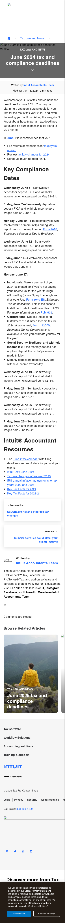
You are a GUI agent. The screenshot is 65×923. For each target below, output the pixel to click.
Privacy (18, 799)
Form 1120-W (41, 325)
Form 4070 (50, 229)
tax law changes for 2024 (34, 154)
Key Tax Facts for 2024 (21, 489)
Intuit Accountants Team (38, 85)
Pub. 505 (46, 312)
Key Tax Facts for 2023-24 (23, 493)
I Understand (19, 914)
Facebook (10, 592)
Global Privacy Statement (38, 891)
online (18, 588)
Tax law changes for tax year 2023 (29, 476)
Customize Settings (46, 914)
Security (32, 799)
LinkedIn (30, 592)
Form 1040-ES (35, 299)
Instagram (52, 588)
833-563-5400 (24, 808)
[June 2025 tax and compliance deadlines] (31, 674)
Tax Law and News (32, 38)
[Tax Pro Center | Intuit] (8, 38)
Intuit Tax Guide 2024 (20, 472)
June (10, 138)
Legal (7, 799)
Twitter (15, 852)
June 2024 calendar (25, 459)
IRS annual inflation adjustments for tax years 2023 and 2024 (32, 482)
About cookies (50, 799)
